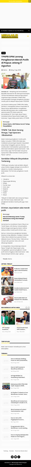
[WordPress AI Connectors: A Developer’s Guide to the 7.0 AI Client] (6, 403)
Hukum (19, 326)
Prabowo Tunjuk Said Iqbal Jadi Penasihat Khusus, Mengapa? (21, 270)
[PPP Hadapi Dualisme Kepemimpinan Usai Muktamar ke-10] (8, 318)
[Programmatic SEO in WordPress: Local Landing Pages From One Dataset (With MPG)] (6, 428)
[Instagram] (12, 456)
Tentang (5, 451)
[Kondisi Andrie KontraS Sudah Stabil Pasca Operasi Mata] (7, 290)
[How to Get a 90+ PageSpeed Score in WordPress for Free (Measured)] (6, 420)
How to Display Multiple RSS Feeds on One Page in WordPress (19, 436)
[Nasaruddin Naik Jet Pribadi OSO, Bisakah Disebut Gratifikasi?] (7, 300)
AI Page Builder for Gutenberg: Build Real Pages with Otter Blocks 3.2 (19, 377)
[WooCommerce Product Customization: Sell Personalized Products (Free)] (6, 411)
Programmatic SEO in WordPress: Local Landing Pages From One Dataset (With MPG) (19, 429)
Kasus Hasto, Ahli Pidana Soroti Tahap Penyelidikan (16, 125)
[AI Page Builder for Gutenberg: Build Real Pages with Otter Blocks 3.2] (6, 377)
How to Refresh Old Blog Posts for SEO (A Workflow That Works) (19, 360)
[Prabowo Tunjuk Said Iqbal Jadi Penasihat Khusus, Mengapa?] (7, 271)
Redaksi (11, 451)
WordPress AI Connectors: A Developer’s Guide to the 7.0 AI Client (19, 402)
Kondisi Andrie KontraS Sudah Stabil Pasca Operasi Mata (21, 289)
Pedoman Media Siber (21, 451)
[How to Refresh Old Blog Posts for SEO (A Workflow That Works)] (6, 361)
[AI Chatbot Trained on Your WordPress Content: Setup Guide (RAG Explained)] (6, 394)
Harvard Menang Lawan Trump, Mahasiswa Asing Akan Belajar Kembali (14, 218)
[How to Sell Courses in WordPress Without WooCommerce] (6, 369)
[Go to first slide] (29, 308)
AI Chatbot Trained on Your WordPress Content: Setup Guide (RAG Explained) (19, 394)
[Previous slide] (26, 308)
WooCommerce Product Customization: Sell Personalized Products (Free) (18, 412)
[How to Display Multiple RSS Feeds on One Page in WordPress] (6, 437)
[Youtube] (15, 456)
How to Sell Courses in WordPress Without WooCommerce (18, 368)
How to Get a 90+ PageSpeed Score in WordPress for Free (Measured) (17, 420)
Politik (3, 53)
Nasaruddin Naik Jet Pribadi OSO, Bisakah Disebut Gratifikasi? (21, 299)
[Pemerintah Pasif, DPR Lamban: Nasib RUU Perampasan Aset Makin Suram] (23, 318)
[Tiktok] (18, 456)
